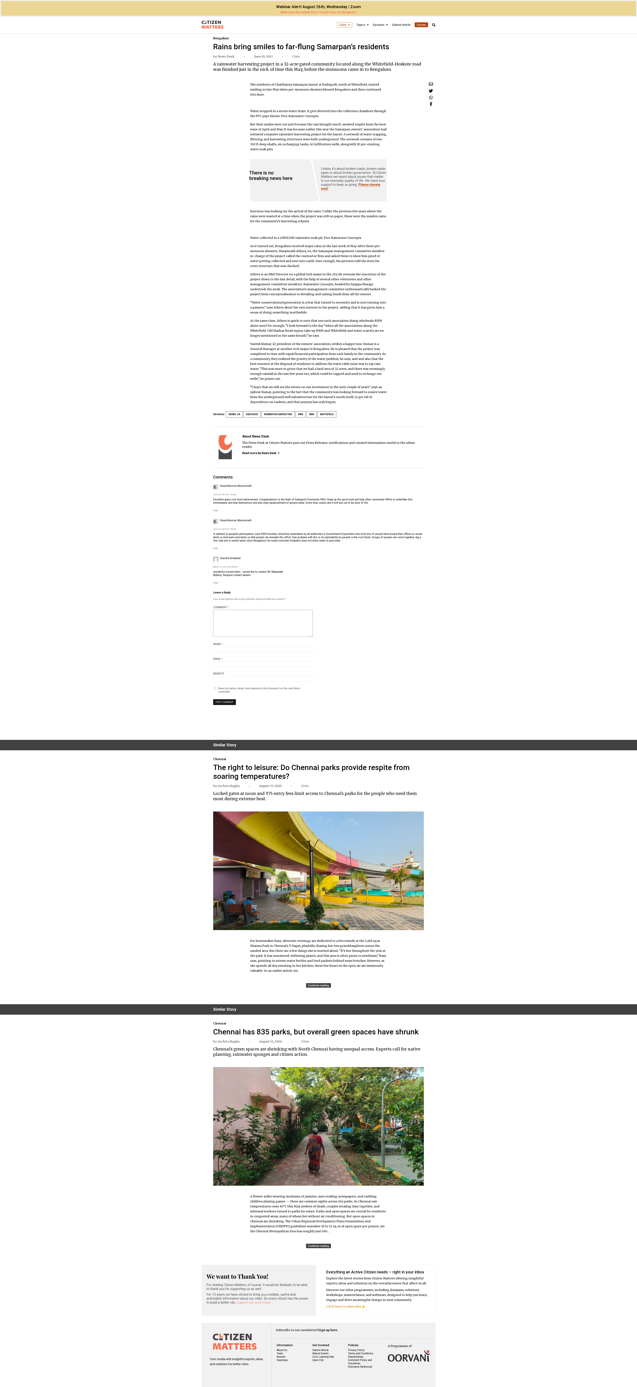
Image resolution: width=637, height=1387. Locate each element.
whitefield (327, 414)
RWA (300, 414)
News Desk (226, 56)
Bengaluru (221, 38)
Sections (379, 25)
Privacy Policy (356, 1350)
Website (218, 673)
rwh (311, 414)
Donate (421, 25)
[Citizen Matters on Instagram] (214, 1373)
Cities (343, 25)
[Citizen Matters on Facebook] (224, 1373)
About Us (282, 1350)
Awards (281, 1356)
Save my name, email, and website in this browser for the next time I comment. (259, 690)
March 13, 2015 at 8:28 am (225, 567)
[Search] (433, 25)
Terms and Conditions (360, 1353)
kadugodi (252, 414)
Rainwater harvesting (278, 414)
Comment (221, 607)
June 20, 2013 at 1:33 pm (224, 494)
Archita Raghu (229, 786)
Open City (318, 1360)
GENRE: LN (234, 414)
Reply (215, 510)
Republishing (355, 1356)
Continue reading (318, 985)
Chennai (219, 759)
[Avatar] (225, 447)
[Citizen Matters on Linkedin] (234, 1373)
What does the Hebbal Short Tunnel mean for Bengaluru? (318, 12)
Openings (282, 1360)
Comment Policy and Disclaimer (360, 1361)
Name (217, 644)
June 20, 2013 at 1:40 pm (224, 529)
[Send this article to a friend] (431, 84)
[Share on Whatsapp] (431, 97)
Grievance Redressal (360, 1366)
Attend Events (320, 1353)
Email (218, 658)
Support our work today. (254, 1302)
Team (280, 1353)
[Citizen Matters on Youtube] (244, 1373)
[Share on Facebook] (431, 104)
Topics (361, 25)
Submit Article (401, 25)
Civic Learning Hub (323, 1356)
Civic (296, 56)
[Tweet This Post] (431, 91)
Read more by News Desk (259, 453)
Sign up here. (328, 1330)
